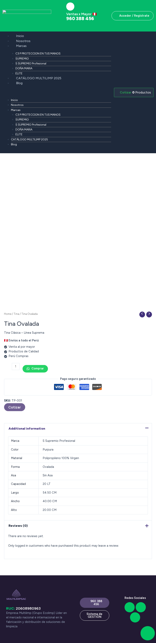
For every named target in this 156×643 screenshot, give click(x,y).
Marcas (21, 46)
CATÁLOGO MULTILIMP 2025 (38, 78)
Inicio (20, 36)
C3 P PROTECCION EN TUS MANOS (38, 53)
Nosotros (23, 41)
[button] (56, 92)
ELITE (19, 73)
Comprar (37, 368)
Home (7, 313)
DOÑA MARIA (23, 68)
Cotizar (14, 407)
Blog (19, 83)
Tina (16, 313)
